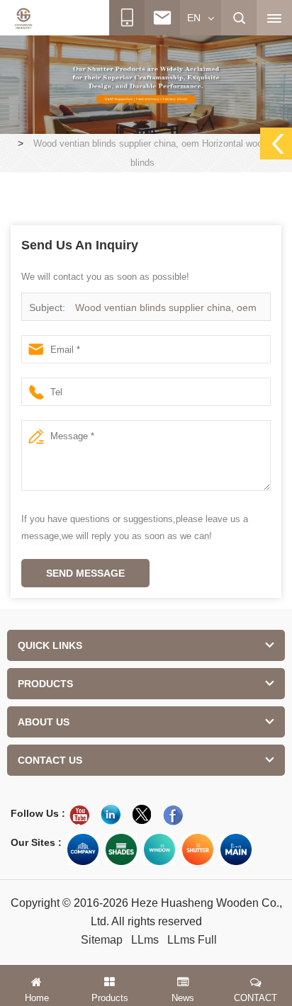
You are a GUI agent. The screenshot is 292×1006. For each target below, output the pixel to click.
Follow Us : (38, 813)
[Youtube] (79, 814)
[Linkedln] (110, 814)
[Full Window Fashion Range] (159, 849)
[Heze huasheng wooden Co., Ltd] (23, 18)
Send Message (85, 573)
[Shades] (121, 849)
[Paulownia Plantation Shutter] (146, 83)
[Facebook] (173, 814)
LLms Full (192, 940)
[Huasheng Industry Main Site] (236, 849)
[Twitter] (141, 814)
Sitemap (102, 940)
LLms (145, 940)
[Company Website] (83, 849)
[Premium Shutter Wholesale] (197, 849)
